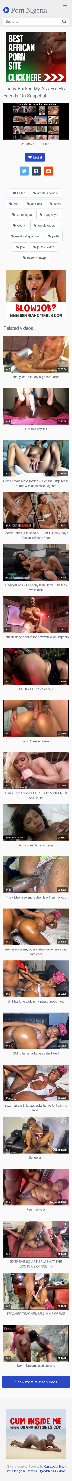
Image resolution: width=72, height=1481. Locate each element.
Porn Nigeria (28, 10)
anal (16, 203)
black (57, 203)
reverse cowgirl (36, 257)
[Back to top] (65, 1472)
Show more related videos (36, 1381)
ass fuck (36, 203)
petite (55, 236)
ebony (21, 225)
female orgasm (47, 225)
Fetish (20, 193)
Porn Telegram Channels (22, 1471)
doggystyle (50, 214)
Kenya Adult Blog (54, 1466)
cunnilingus (24, 214)
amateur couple (47, 193)
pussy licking (45, 247)
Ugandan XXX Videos (52, 1471)
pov (22, 247)
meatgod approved (27, 236)
